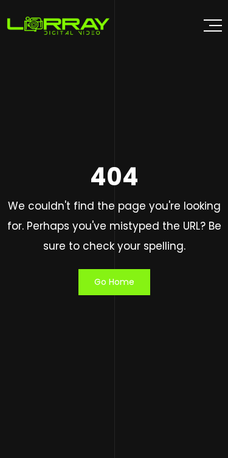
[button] (213, 25)
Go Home (114, 282)
